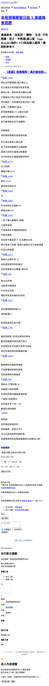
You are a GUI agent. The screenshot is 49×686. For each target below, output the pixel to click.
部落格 (8, 60)
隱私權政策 (40, 652)
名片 (7, 62)
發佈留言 (5, 532)
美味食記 (18, 507)
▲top (3, 514)
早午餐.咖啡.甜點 (22, 510)
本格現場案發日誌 (8, 488)
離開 (13, 681)
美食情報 (19, 52)
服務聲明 (24, 654)
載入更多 (5, 518)
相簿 (7, 57)
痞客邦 (24, 501)
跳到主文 (4, 29)
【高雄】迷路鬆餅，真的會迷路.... (25, 72)
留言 (29, 501)
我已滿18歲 (5, 681)
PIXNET (10, 652)
